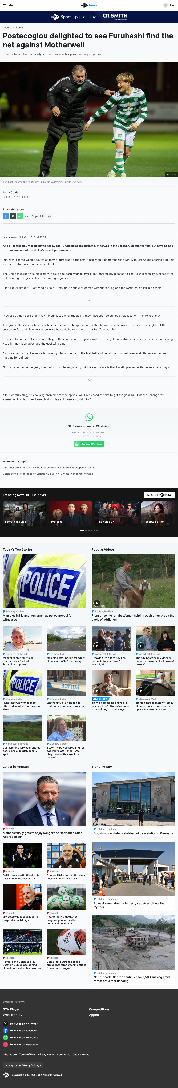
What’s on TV (13, 1015)
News (7, 27)
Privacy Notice (45, 1054)
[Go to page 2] (86, 530)
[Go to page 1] (82, 530)
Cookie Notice (81, 1054)
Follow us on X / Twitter (24, 1023)
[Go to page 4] (91, 530)
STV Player (11, 1009)
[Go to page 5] (94, 530)
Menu (12, 5)
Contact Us (63, 1054)
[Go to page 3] (89, 530)
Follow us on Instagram (24, 1044)
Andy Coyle (10, 192)
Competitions (99, 1009)
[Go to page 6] (97, 530)
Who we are (10, 1054)
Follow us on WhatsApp (24, 1037)
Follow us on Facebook (23, 1030)
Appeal (94, 1015)
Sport (19, 27)
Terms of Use (27, 1054)
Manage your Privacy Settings (23, 1065)
